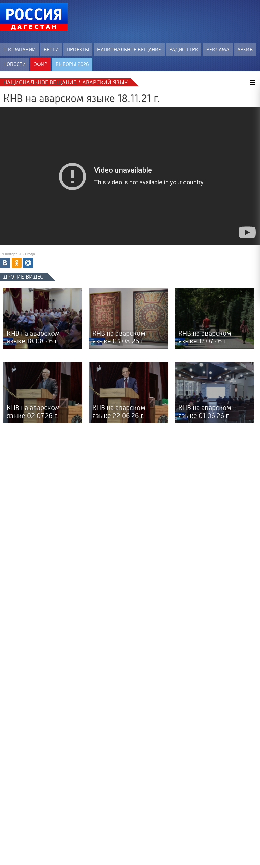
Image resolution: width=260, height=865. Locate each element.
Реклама (217, 49)
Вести (51, 49)
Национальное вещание (129, 49)
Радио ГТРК (183, 49)
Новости (14, 64)
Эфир (40, 64)
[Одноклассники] (17, 263)
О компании (19, 49)
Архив (245, 49)
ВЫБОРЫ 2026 (72, 64)
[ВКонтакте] (5, 263)
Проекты (78, 49)
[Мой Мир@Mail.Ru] (28, 263)
